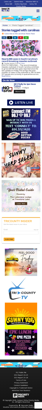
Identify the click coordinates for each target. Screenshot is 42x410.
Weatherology (33, 407)
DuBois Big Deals (21, 4)
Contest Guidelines (21, 385)
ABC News (21, 63)
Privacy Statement (21, 383)
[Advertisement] (21, 18)
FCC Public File (21, 372)
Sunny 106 (33, 4)
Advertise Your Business (21, 390)
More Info (19, 91)
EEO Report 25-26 (21, 377)
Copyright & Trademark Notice (21, 388)
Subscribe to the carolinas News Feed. (19, 33)
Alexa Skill (8, 4)
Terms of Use (21, 380)
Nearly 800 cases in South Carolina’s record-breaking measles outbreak (19, 60)
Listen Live (7, 2)
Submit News (18, 2)
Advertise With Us (32, 2)
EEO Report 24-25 (21, 375)
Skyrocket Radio (27, 405)
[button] (38, 11)
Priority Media (21, 6)
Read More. (6, 76)
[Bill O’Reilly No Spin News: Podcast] (7, 89)
